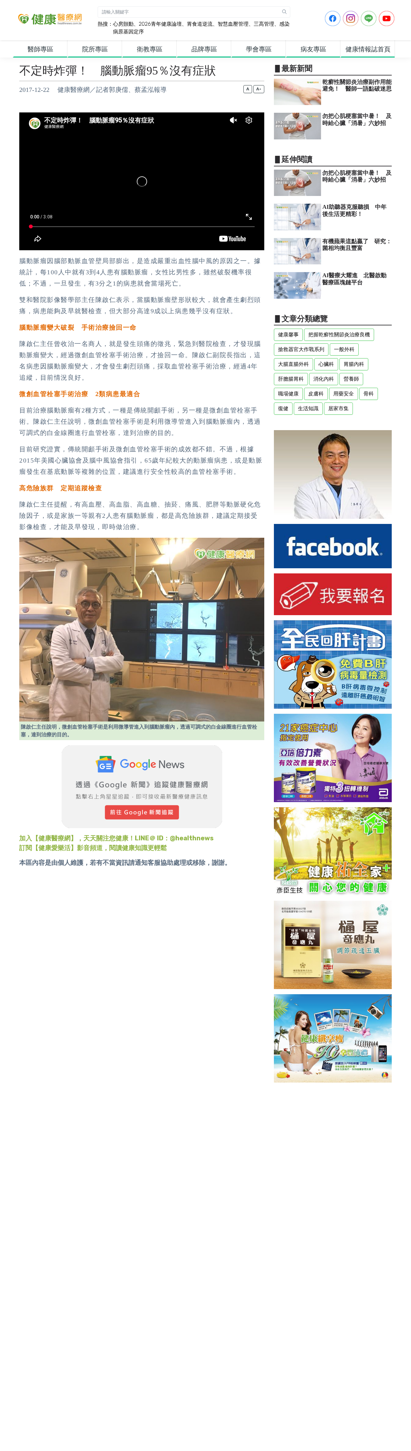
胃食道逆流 (200, 24)
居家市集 (338, 408)
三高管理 (264, 24)
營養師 (351, 379)
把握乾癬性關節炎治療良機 (339, 335)
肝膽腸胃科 (291, 379)
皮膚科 (316, 394)
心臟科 (326, 364)
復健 (283, 408)
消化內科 (323, 379)
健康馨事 (288, 335)
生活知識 (308, 408)
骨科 (368, 394)
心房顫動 (123, 24)
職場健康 (288, 394)
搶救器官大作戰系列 (301, 349)
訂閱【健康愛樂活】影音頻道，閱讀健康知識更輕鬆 (93, 848)
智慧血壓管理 (233, 24)
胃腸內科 (354, 364)
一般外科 (344, 349)
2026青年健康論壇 (160, 24)
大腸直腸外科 (293, 364)
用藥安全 (343, 394)
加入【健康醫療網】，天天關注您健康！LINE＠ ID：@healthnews (116, 838)
